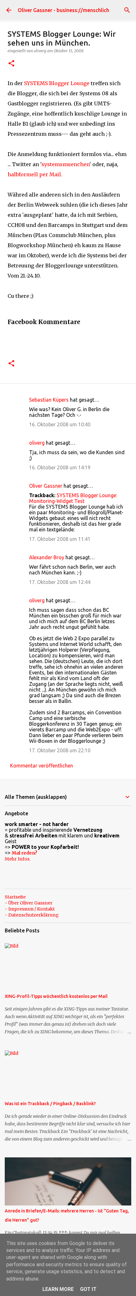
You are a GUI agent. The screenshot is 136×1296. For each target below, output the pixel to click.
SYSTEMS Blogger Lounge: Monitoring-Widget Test (73, 498)
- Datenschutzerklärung (32, 915)
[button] (11, 63)
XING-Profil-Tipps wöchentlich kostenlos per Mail (56, 996)
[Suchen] (127, 10)
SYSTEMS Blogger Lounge (57, 83)
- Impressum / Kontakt (30, 909)
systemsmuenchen (65, 164)
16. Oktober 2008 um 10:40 (59, 424)
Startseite (15, 897)
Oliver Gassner (45, 486)
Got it (88, 1289)
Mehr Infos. (17, 859)
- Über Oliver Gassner (29, 903)
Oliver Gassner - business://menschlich (63, 10)
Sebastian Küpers (49, 400)
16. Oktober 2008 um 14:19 (59, 467)
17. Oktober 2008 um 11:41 (59, 539)
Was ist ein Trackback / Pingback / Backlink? (50, 1103)
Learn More (58, 1289)
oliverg (37, 443)
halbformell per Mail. (35, 174)
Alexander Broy (46, 557)
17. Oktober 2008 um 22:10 (59, 750)
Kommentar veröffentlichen (41, 765)
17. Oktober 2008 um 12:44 (59, 582)
